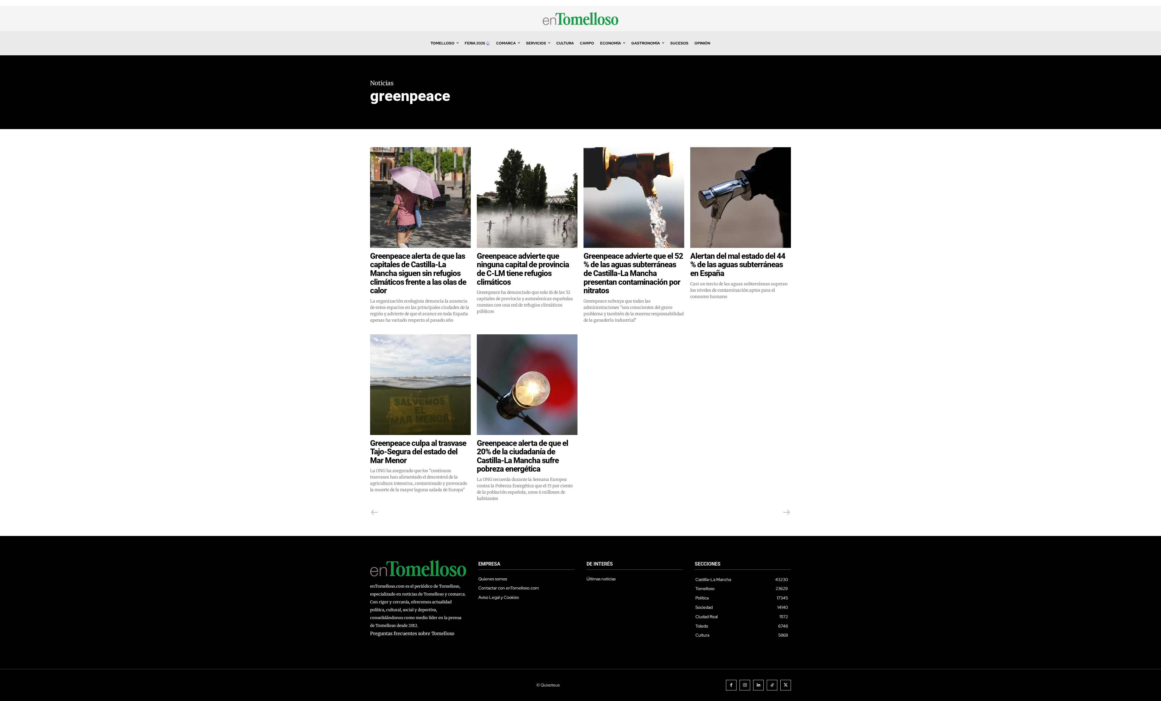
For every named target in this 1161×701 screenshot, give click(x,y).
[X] (785, 685)
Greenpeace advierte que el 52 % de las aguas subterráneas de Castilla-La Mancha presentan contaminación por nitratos (633, 273)
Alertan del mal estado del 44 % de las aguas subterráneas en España (737, 265)
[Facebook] (731, 685)
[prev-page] (374, 512)
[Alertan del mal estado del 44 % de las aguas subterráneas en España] (740, 197)
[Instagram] (745, 685)
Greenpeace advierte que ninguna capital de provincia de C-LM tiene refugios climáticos (523, 269)
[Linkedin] (758, 685)
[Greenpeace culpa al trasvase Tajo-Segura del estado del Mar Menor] (420, 384)
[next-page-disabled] (786, 512)
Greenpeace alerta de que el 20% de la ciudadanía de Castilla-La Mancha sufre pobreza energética (522, 456)
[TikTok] (772, 685)
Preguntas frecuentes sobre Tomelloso (412, 633)
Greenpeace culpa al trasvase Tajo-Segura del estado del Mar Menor (418, 452)
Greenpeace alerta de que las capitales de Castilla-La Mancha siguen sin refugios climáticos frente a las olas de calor (418, 273)
